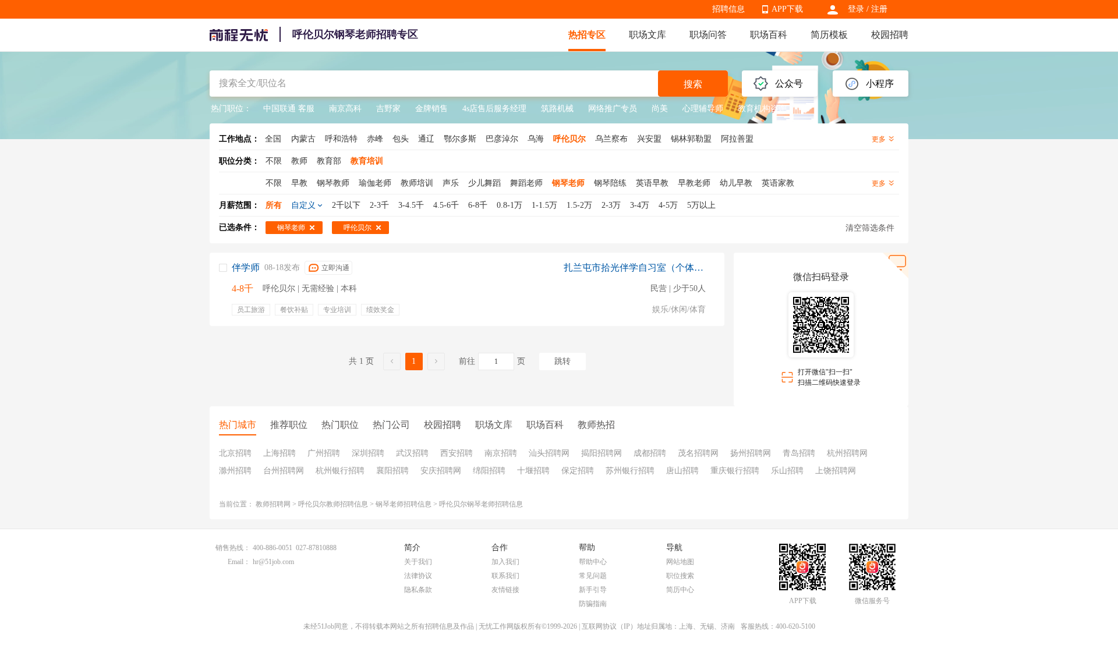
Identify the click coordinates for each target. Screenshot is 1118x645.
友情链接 (505, 590)
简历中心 (680, 590)
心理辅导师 (702, 108)
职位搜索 (680, 576)
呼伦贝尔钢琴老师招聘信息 (481, 504)
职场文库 (647, 35)
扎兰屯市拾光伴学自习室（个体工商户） (635, 267)
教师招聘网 (273, 504)
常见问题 (593, 576)
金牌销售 (431, 108)
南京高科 (345, 108)
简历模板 (829, 35)
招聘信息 (728, 9)
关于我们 (418, 562)
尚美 (660, 108)
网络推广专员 (612, 108)
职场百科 (768, 35)
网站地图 (680, 562)
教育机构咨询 (762, 108)
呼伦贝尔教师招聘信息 (333, 504)
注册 (879, 9)
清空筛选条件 (869, 228)
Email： (239, 562)
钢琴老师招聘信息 (403, 504)
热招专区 (587, 35)
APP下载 (787, 9)
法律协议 (418, 576)
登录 (856, 9)
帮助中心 (593, 562)
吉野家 (388, 108)
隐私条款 (418, 590)
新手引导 (593, 590)
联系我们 (505, 576)
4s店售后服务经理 (494, 108)
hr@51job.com (273, 562)
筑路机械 (557, 108)
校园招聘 (889, 35)
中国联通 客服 (288, 108)
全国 (273, 138)
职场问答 (708, 35)
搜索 (693, 84)
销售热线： (232, 548)
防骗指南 (593, 604)
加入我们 (505, 562)
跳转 (562, 361)
